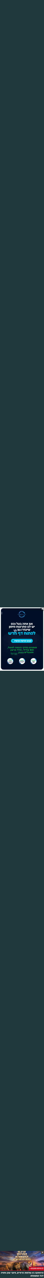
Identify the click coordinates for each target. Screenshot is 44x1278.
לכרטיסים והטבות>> (36, 1268)
